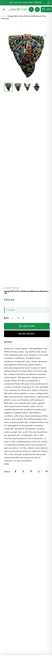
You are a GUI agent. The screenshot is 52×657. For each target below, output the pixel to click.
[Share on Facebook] (16, 471)
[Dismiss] (48, 2)
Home (3, 16)
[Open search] (31, 9)
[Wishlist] (45, 35)
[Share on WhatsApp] (39, 471)
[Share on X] (23, 471)
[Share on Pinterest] (31, 471)
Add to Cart (29, 326)
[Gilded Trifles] (18, 9)
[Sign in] (37, 9)
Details (8, 342)
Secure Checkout (27, 334)
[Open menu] (4, 9)
